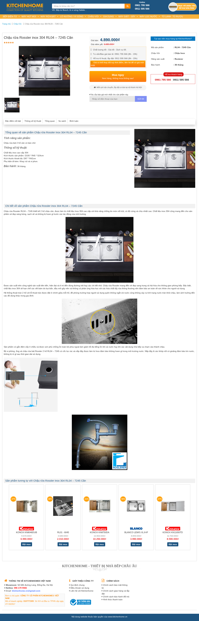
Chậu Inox (180, 53)
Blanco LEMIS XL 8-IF (136, 532)
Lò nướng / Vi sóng (71, 16)
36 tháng (179, 65)
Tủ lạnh (166, 16)
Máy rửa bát (48, 16)
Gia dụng (108, 16)
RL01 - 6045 (63, 532)
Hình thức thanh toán (113, 599)
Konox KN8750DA (99, 532)
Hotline (142, 2)
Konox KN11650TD (173, 532)
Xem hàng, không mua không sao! (118, 76)
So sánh (62, 121)
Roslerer (179, 59)
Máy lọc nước (148, 16)
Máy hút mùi (29, 16)
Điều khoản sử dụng (80, 588)
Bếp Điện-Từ (10, 16)
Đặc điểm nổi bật (13, 121)
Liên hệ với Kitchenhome (82, 591)
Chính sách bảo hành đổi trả (116, 596)
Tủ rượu (177, 16)
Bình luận (74, 121)
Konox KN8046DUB (26, 532)
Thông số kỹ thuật (32, 121)
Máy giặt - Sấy (126, 16)
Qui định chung (77, 585)
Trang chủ (6, 24)
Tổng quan (50, 121)
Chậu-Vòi (93, 16)
